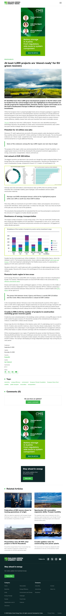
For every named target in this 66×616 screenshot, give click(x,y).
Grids (5, 592)
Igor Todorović (8, 362)
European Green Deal (53, 382)
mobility (6, 384)
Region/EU (7, 357)
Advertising (38, 589)
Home (5, 586)
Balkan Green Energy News (15, 613)
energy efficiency (15, 382)
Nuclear (6, 599)
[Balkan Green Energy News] (12, 3)
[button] (61, 3)
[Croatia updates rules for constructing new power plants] (48, 531)
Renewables (8, 59)
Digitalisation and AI (9, 602)
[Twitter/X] (9, 372)
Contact (52, 586)
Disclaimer (37, 592)
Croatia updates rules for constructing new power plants (46, 542)
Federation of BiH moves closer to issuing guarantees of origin (17, 511)
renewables (23, 384)
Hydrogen (22, 595)
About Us (52, 589)
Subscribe (28, 478)
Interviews (7, 605)
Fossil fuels (23, 599)
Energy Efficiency (24, 589)
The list (6, 123)
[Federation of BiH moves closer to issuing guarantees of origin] (18, 500)
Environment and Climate (26, 592)
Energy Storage (8, 595)
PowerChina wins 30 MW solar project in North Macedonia (16, 542)
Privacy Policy (51, 613)
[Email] (16, 372)
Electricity (6, 589)
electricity (7, 382)
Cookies (60, 613)
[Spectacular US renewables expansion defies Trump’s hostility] (48, 500)
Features (22, 602)
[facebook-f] (48, 559)
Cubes (41, 613)
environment (25, 382)
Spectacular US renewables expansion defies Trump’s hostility (47, 511)
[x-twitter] (52, 559)
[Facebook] (5, 372)
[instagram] (56, 559)
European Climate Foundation (38, 382)
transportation (31, 384)
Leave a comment (33, 402)
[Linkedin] (13, 372)
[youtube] (60, 559)
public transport (14, 384)
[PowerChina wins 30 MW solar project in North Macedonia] (18, 531)
